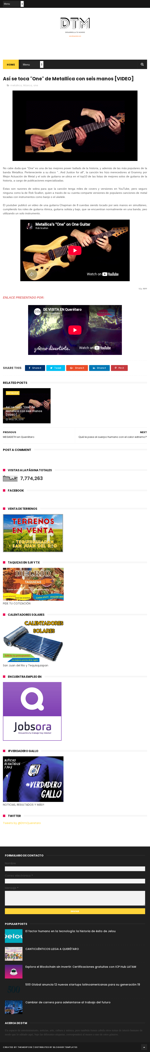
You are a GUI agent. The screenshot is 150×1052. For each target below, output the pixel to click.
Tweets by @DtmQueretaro (22, 823)
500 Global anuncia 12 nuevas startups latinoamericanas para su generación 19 (82, 984)
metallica (16, 85)
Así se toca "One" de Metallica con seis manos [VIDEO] (24, 411)
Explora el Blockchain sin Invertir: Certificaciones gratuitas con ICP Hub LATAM (80, 967)
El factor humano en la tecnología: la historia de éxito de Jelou (70, 931)
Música (27, 85)
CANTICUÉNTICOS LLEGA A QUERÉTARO (52, 949)
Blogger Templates (65, 1047)
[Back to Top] (144, 1047)
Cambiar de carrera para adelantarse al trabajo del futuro (68, 1002)
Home (11, 64)
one (35, 85)
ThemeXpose (25, 1047)
